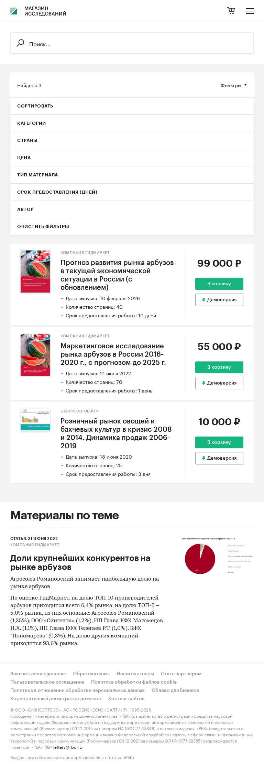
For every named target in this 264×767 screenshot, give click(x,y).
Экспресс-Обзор (79, 411)
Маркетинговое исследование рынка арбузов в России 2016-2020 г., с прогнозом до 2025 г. (113, 354)
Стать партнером (181, 674)
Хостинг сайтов (126, 698)
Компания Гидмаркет (84, 253)
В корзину (219, 284)
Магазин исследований (45, 11)
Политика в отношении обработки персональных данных (77, 690)
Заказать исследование (38, 674)
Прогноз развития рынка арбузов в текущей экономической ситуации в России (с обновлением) (117, 275)
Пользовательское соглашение (47, 682)
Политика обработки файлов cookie (134, 682)
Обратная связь (91, 674)
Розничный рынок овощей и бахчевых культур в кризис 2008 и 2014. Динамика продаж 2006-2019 (116, 434)
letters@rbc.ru (67, 746)
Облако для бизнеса (175, 690)
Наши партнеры (135, 674)
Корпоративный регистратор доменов (55, 698)
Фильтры (231, 85)
